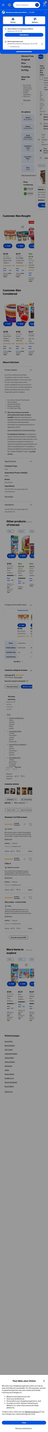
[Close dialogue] (44, 1381)
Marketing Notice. (32, 1412)
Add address (24, 35)
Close (24, 1423)
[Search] (37, 5)
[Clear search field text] (34, 5)
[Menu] (4, 5)
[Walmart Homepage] (9, 5)
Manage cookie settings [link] (23, 1428)
